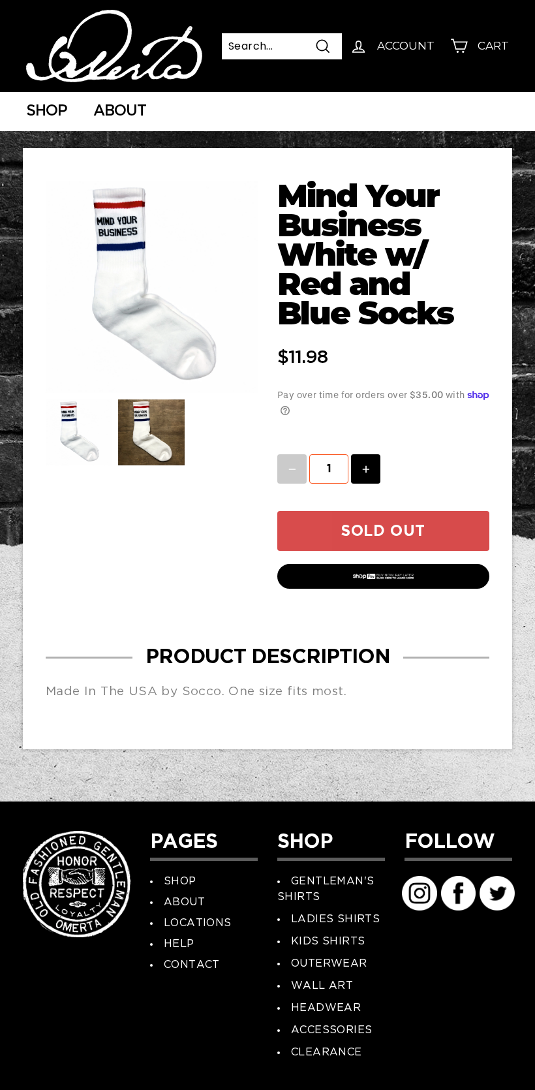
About (119, 111)
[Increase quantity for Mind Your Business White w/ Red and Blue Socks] (365, 469)
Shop (46, 111)
